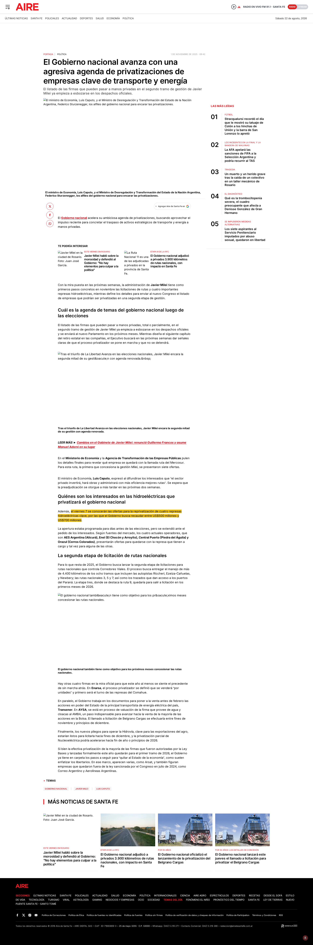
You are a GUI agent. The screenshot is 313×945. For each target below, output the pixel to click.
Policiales (52, 18)
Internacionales (165, 895)
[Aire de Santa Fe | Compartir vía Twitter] (49, 206)
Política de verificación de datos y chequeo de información (194, 915)
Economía (113, 18)
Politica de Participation (237, 915)
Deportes (86, 18)
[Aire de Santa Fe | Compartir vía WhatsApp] (49, 223)
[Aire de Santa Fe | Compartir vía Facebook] (49, 215)
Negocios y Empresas (120, 899)
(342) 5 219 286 (210, 926)
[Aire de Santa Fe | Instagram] (30, 915)
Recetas (254, 895)
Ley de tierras (273, 899)
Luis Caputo (103, 789)
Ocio (141, 899)
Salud (100, 18)
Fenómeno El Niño (198, 899)
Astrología (81, 899)
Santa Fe (36, 18)
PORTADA (48, 54)
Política (128, 18)
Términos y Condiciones (264, 915)
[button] (7, 7)
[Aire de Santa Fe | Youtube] (36, 915)
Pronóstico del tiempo (228, 899)
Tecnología (36, 899)
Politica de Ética (76, 915)
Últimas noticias (16, 18)
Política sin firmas (154, 915)
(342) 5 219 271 (171, 926)
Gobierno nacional (56, 789)
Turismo (53, 899)
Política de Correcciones (54, 915)
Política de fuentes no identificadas (104, 915)
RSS (281, 915)
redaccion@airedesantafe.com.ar (236, 926)
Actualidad (69, 18)
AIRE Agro (200, 895)
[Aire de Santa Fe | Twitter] (23, 915)
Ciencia (185, 895)
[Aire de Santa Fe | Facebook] (17, 915)
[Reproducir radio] (233, 6)
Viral (66, 899)
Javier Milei (81, 789)
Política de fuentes (133, 915)
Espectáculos (219, 895)
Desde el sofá (273, 895)
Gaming (97, 899)
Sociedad (154, 899)
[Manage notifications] (305, 937)
